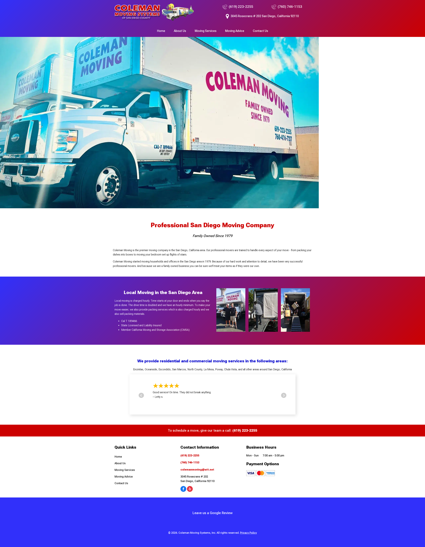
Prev (141, 395)
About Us (180, 31)
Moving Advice (234, 31)
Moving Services (205, 31)
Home (161, 31)
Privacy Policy (248, 532)
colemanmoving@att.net (197, 469)
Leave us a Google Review (212, 513)
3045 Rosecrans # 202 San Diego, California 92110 (265, 16)
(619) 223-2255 (241, 7)
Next (283, 395)
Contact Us (260, 31)
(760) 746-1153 (290, 7)
